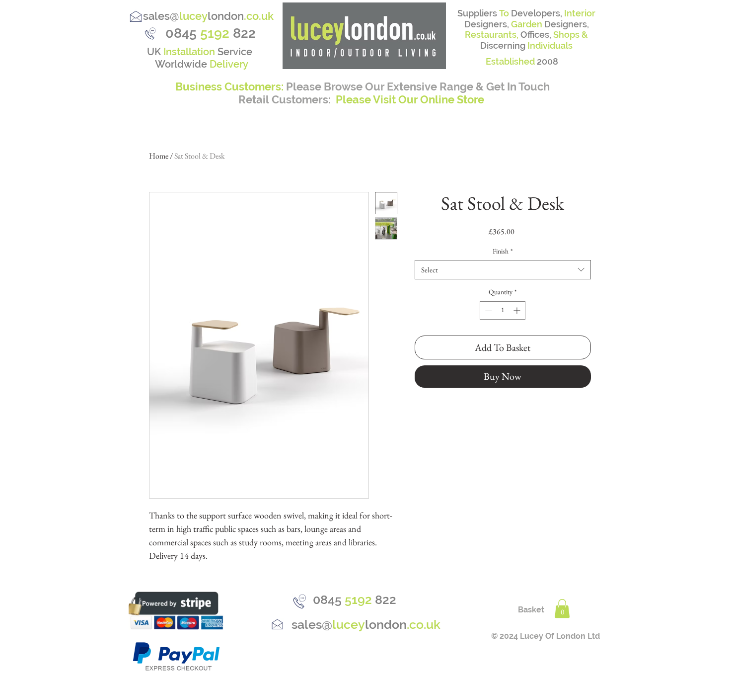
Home (158, 156)
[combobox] (503, 269)
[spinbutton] (502, 310)
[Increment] (517, 310)
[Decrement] (487, 310)
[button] (562, 608)
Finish (503, 251)
